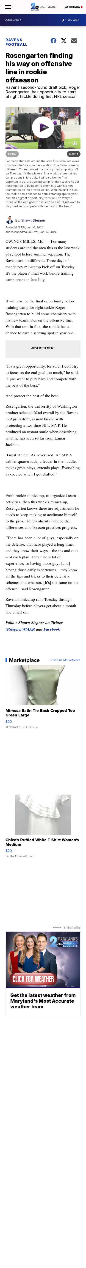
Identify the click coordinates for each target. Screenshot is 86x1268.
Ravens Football (17, 42)
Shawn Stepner (33, 220)
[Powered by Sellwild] (73, 927)
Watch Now (73, 7)
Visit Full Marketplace (65, 660)
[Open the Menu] (7, 7)
